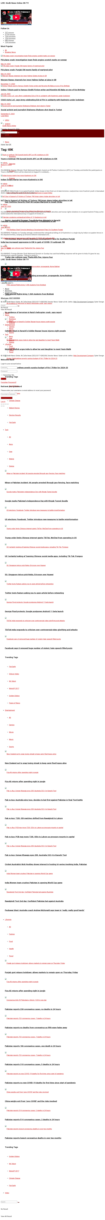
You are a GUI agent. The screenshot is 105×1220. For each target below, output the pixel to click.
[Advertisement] (7, 285)
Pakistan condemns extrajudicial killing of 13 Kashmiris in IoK (28, 221)
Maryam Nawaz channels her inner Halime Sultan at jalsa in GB (28, 80)
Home (3, 145)
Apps (11, 444)
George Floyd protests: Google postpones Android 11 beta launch (34, 611)
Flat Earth (12, 422)
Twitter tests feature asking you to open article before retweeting (34, 593)
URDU (7, 120)
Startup (11, 466)
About (7, 289)
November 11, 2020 (8, 84)
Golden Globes (14, 696)
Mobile (11, 459)
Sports (11, 747)
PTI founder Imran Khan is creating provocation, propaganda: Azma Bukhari (38, 275)
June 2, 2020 (5, 227)
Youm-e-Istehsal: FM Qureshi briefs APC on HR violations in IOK (29, 159)
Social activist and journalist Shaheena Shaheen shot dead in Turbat (31, 110)
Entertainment (10, 710)
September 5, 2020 (8, 114)
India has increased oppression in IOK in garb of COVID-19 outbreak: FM (33, 242)
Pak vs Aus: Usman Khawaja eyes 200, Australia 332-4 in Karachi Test (36, 855)
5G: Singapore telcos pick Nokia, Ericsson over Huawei (29, 574)
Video (7, 1193)
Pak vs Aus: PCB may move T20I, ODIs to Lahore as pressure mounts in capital (39, 837)
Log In (3, 402)
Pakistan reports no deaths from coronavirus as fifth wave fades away (36, 1028)
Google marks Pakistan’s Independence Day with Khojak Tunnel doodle (36, 501)
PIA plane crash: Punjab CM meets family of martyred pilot (27, 70)
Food (11, 941)
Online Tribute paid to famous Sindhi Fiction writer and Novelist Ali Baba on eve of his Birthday (43, 90)
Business (12, 156)
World (11, 186)
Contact (7, 295)
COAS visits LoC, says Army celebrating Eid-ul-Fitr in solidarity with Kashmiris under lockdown (42, 100)
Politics (12, 317)
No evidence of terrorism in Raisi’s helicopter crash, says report (33, 312)
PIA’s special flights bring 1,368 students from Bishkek (29, 294)
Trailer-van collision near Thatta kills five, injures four (29, 257)
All (6, 50)
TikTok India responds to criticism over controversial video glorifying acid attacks (41, 630)
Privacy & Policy (11, 293)
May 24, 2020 (6, 64)
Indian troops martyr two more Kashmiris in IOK (22, 180)
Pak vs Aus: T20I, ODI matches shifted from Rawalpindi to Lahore (34, 818)
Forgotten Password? (8, 382)
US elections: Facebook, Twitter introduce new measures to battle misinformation (41, 519)
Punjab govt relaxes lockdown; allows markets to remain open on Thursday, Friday (41, 972)
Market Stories (14, 408)
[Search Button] (18, 1202)
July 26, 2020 (5, 94)
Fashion (12, 934)
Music (11, 739)
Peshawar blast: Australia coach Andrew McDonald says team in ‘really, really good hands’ (44, 910)
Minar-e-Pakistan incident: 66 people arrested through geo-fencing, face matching (42, 483)
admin (5, 163)
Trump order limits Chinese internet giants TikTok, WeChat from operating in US (41, 538)
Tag (7, 145)
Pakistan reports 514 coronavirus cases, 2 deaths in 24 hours (32, 1119)
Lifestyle (8, 920)
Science (12, 178)
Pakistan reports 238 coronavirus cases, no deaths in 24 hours (33, 1009)
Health (11, 949)
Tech (6, 430)
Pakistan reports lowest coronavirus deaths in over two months (33, 1138)
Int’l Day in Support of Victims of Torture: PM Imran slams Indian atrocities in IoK (36, 200)
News (7, 142)
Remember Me (8, 375)
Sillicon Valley (14, 674)
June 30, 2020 (6, 186)
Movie (11, 732)
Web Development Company (83, 302)
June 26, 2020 (6, 206)
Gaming (11, 725)
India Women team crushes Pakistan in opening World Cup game (33, 883)
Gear (10, 452)
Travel (11, 956)
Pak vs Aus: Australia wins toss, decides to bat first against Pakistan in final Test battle (44, 800)
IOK (10, 145)
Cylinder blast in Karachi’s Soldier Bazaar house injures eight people (35, 331)
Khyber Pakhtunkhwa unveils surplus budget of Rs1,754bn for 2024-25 (36, 368)
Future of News (14, 703)
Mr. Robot (12, 681)
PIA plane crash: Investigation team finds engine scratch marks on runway (34, 60)
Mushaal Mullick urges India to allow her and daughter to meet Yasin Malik (38, 349)
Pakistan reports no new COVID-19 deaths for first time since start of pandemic (40, 1083)
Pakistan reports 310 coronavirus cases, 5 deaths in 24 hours (32, 1064)
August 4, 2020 (6, 165)
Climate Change (14, 401)
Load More (5, 116)
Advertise (8, 291)
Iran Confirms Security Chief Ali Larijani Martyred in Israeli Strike (33, 202)
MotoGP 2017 (14, 688)
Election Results (15, 415)
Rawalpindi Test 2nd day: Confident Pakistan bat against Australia (34, 901)
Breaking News (10, 52)
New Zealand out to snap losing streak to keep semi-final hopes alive (36, 763)
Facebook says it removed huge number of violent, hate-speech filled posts (38, 648)
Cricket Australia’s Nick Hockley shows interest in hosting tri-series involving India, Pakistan (46, 864)
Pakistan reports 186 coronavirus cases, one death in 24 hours (33, 1046)
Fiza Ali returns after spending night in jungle (25, 781)
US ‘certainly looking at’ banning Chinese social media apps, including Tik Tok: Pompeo (44, 556)
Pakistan (12, 164)
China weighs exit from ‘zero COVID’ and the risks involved (31, 1101)
